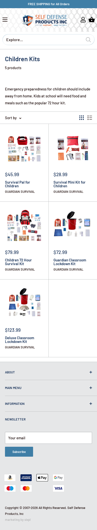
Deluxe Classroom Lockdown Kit (19, 339)
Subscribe (19, 451)
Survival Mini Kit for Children (69, 184)
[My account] (83, 19)
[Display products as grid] (81, 117)
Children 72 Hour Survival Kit (18, 262)
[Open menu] (4, 20)
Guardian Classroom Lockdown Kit (69, 262)
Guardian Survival (20, 192)
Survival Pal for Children (17, 184)
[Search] (88, 39)
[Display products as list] (90, 117)
